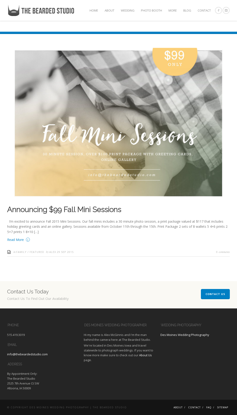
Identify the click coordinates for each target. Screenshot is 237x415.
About (109, 10)
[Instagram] (226, 10)
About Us (145, 355)
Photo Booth (151, 10)
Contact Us (215, 294)
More (172, 10)
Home (94, 10)
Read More (18, 239)
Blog (187, 10)
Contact (204, 10)
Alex (53, 252)
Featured (37, 252)
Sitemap (222, 407)
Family (21, 252)
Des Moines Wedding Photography (184, 335)
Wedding (127, 10)
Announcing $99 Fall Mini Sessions (64, 209)
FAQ (209, 407)
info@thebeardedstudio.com (27, 354)
